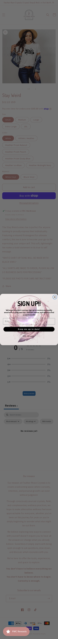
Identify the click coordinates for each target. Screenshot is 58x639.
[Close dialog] (55, 297)
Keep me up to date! (29, 329)
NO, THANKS (29, 336)
